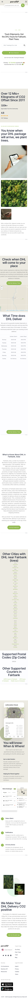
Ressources (4, 971)
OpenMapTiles (22, 310)
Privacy (17, 969)
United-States (11, 30)
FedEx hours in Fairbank (18, 681)
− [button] (1, 288)
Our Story (17, 949)
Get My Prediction (14, 527)
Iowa (19, 30)
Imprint (16, 966)
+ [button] (1, 287)
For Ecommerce (5, 966)
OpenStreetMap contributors (14, 310)
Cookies (17, 971)
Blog (16, 957)
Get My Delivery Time (14, 283)
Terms (16, 974)
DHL (16, 30)
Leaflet (7, 310)
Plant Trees (18, 952)
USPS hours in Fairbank (10, 679)
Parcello (26, 310)
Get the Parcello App (14, 935)
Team (16, 954)
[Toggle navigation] (2, 2)
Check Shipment (15, 52)
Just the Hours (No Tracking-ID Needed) (14, 57)
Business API (4, 969)
